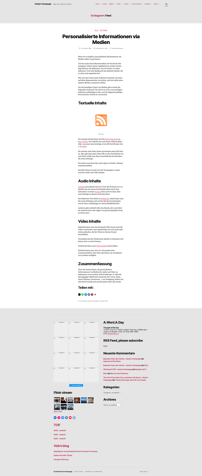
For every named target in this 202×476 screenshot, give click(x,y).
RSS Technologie (111, 139)
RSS (106, 301)
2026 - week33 (60, 435)
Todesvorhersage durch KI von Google (130, 380)
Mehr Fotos (58, 411)
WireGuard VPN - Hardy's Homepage (117, 369)
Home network (136, 4)
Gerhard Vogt (87, 48)
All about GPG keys (61, 459)
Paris (146, 365)
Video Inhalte (101, 246)
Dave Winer (83, 142)
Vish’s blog (61, 446)
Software (103, 30)
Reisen (105, 4)
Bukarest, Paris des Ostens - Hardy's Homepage (122, 359)
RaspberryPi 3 (140, 369)
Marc (105, 373)
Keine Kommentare (117, 48)
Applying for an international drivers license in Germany (75, 451)
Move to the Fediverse (119, 373)
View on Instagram (77, 385)
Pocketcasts (105, 199)
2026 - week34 (60, 430)
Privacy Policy (78, 471)
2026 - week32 (60, 439)
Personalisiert (95, 301)
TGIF (57, 425)
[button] (61, 329)
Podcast (98, 192)
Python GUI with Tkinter (63, 455)
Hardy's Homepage (43, 4)
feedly (84, 146)
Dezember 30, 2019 (101, 48)
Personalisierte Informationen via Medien (101, 39)
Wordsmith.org (113, 334)
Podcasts (81, 187)
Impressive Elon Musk (112, 361)
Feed (89, 301)
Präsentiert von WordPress (93, 471)
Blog (96, 30)
